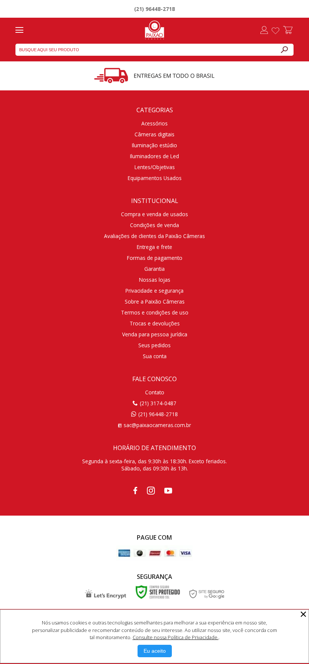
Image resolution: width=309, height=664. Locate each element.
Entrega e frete (154, 246)
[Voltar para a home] (154, 29)
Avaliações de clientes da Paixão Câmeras (154, 236)
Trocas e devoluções (155, 323)
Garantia (154, 268)
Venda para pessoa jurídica (154, 334)
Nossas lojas (154, 279)
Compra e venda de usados (154, 214)
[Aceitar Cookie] (155, 651)
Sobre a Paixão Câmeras (155, 301)
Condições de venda (154, 225)
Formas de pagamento (154, 257)
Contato (154, 392)
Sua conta (155, 356)
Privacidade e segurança (154, 290)
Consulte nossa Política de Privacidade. (176, 637)
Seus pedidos (154, 345)
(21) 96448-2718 (154, 8)
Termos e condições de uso (154, 312)
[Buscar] (284, 50)
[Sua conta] (264, 31)
